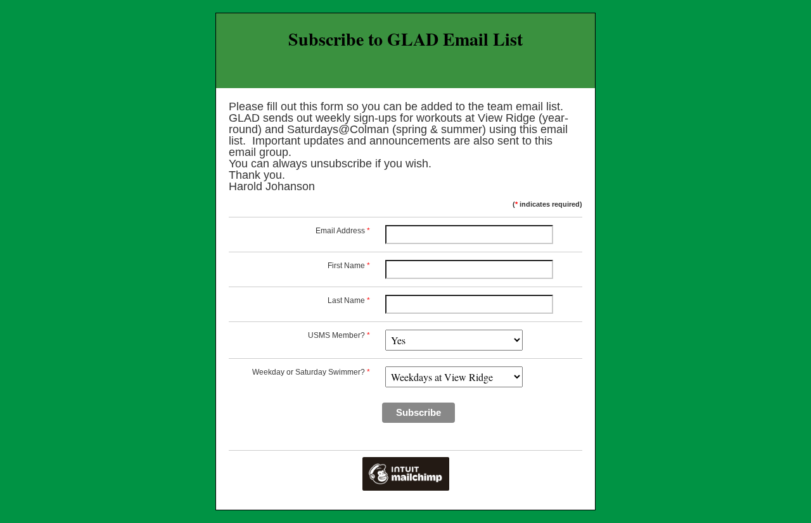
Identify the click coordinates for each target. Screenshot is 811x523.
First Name (349, 265)
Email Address (343, 230)
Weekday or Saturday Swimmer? (311, 372)
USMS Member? (339, 335)
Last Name (349, 300)
